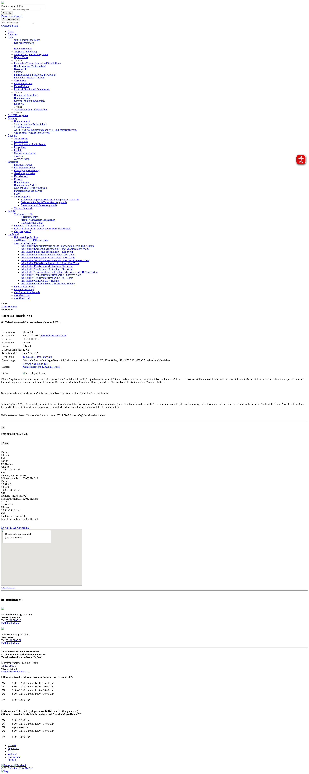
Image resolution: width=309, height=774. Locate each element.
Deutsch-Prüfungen (24, 42)
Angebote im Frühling (25, 51)
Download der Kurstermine (15, 527)
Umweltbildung (22, 86)
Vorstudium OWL (23, 214)
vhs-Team (19, 156)
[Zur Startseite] (2, 3)
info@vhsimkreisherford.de (15, 671)
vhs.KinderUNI (22, 298)
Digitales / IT (21, 69)
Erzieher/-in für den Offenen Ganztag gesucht (44, 202)
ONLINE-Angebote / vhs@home (31, 54)
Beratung (12, 118)
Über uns (12, 135)
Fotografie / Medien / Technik (29, 77)
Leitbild (18, 150)
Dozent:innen (21, 141)
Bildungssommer (22, 48)
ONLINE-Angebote (18, 115)
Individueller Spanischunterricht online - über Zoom (47, 269)
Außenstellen (21, 138)
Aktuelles (12, 34)
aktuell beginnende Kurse (27, 40)
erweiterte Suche (9, 25)
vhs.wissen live (22, 295)
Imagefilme (20, 147)
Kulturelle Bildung (23, 83)
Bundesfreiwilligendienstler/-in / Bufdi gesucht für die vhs (50, 199)
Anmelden (7, 13)
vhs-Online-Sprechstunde (27, 292)
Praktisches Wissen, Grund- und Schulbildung (37, 63)
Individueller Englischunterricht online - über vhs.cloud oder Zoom (55, 248)
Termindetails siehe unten (53, 335)
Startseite (5, 306)
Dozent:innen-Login (24, 167)
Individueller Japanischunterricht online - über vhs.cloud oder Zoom (55, 260)
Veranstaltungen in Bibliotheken (30, 109)
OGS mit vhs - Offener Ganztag (30, 187)
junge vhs (19, 103)
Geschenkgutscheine (24, 173)
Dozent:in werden (23, 164)
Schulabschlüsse (22, 127)
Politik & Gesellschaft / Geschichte (32, 89)
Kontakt (18, 179)
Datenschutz (14, 757)
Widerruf (12, 754)
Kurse (11, 37)
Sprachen (19, 71)
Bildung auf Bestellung (26, 95)
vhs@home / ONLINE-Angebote (31, 240)
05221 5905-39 (13, 640)
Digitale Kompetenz (24, 286)
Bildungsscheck (22, 121)
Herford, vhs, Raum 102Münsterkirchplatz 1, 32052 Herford (41, 365)
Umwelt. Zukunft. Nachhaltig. (29, 100)
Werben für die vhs (23, 208)
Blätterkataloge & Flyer (26, 237)
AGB (10, 751)
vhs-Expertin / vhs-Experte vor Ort (31, 132)
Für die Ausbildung (24, 289)
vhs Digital (13, 234)
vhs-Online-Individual (25, 243)
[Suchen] (33, 23)
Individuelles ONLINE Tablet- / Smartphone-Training (48, 283)
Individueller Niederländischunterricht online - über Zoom (50, 263)
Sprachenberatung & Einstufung (30, 124)
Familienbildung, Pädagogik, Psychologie (35, 74)
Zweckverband (21, 158)
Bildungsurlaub (22, 98)
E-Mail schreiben (10, 623)
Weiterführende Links (32, 222)
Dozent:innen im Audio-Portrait (30, 144)
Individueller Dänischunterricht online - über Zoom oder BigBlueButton (57, 246)
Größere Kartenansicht (8, 588)
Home (11, 31)
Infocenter (13, 161)
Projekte (12, 211)
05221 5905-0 (8, 665)
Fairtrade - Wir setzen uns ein (29, 225)
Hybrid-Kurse (21, 57)
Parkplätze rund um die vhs (28, 190)
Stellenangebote (22, 196)
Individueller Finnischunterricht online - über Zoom (47, 251)
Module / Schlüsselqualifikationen (38, 219)
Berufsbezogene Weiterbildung (30, 66)
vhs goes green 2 (22, 231)
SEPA (17, 193)
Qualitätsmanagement (25, 153)
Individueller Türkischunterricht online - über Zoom (47, 277)
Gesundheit (20, 80)
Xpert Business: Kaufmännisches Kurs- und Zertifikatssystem (45, 129)
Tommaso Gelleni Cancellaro (37, 356)
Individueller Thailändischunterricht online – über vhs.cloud (51, 275)
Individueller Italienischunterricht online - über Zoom (47, 257)
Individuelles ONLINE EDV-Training (40, 280)
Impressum (13, 748)
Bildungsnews (21, 182)
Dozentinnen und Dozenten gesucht (39, 205)
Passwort (5, 9)
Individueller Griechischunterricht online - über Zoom (48, 254)
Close (5, 443)
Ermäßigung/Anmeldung (26, 170)
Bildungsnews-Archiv (25, 185)
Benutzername (8, 6)
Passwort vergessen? (11, 16)
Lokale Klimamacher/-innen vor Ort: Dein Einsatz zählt (42, 228)
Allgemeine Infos (29, 217)
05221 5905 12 (13, 620)
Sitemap (12, 760)
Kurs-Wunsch (21, 176)
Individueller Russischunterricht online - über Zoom (47, 266)
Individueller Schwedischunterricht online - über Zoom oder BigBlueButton (59, 272)
